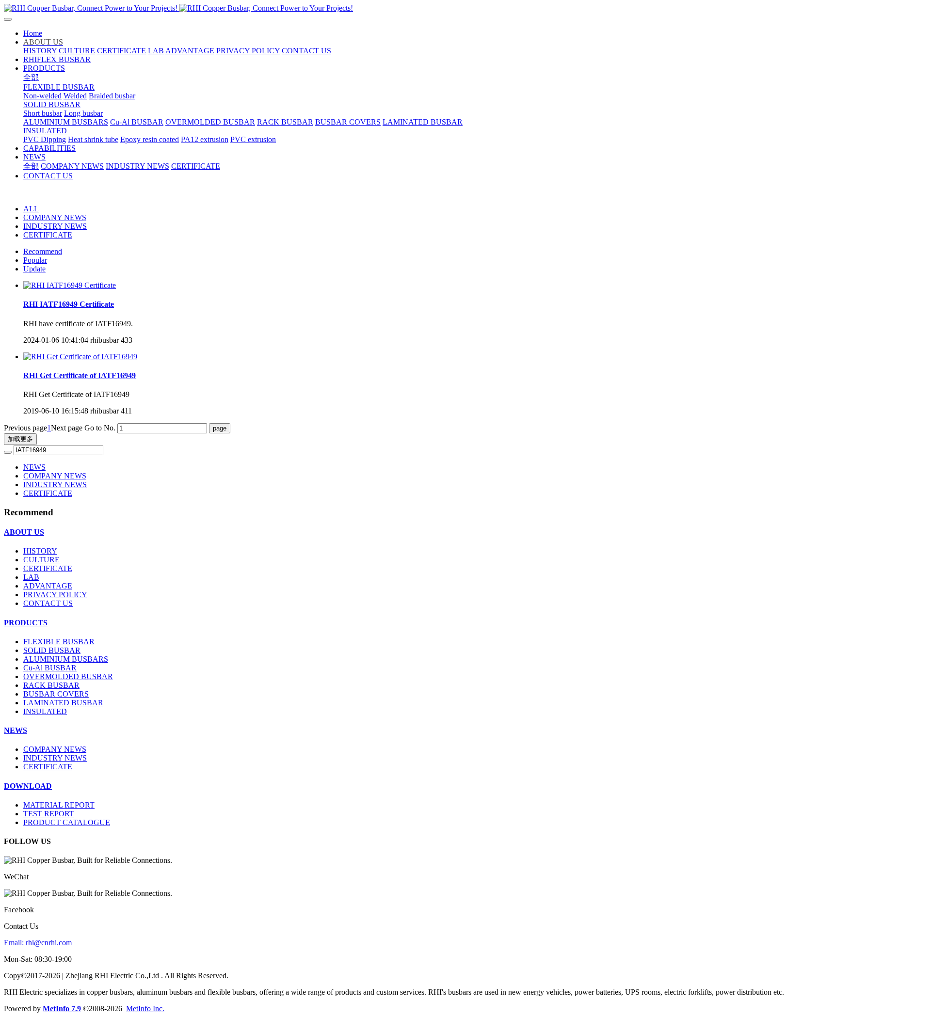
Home (32, 33)
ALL (31, 209)
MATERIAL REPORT (59, 805)
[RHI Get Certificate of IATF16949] (80, 356)
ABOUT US (24, 532)
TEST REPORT (48, 814)
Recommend (42, 251)
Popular (35, 260)
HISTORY (40, 551)
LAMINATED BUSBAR (63, 703)
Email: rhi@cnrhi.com (38, 942)
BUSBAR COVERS (56, 694)
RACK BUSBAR (51, 685)
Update (34, 269)
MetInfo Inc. (145, 1008)
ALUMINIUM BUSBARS (65, 659)
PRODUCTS (26, 623)
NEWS (34, 467)
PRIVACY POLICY (55, 594)
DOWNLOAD (28, 786)
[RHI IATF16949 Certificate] (69, 285)
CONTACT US (48, 603)
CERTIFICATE (47, 235)
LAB (31, 577)
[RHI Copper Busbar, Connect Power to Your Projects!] (465, 8)
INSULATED (45, 711)
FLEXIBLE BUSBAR (59, 641)
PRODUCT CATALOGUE (66, 822)
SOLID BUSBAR (51, 650)
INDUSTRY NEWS (55, 226)
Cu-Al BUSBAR (50, 668)
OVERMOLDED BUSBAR (68, 676)
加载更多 (20, 439)
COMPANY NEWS (54, 217)
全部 (31, 77)
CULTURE (41, 560)
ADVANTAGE (47, 586)
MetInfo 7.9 (62, 1008)
